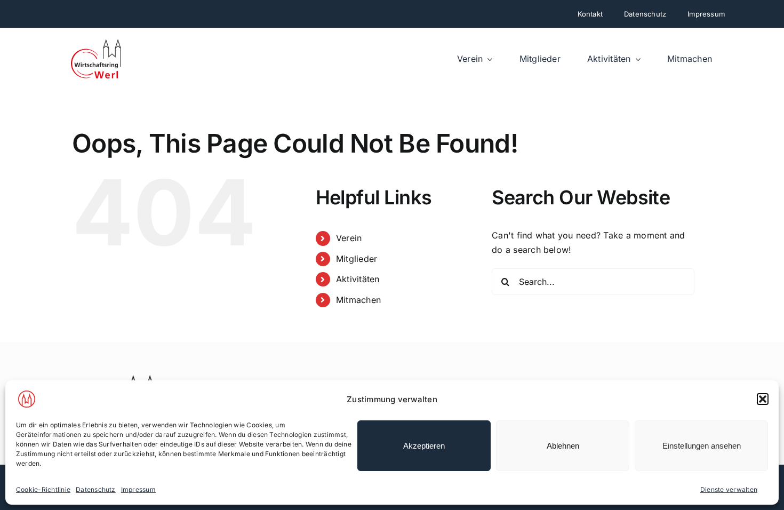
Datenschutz (96, 489)
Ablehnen (563, 445)
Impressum (138, 489)
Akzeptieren (424, 445)
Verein (349, 238)
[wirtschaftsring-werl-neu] (96, 42)
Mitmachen (358, 299)
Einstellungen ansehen (701, 445)
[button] (762, 399)
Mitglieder (356, 258)
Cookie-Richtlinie (43, 489)
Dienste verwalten (728, 489)
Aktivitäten (358, 279)
